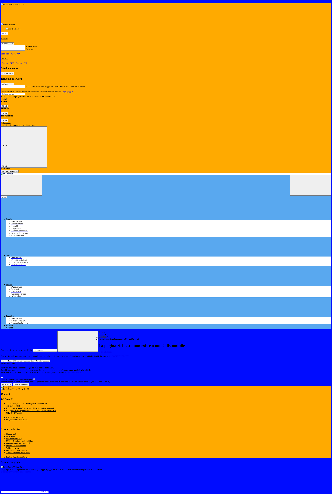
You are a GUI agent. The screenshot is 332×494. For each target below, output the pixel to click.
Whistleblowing (12, 448)
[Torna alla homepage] (166, 174)
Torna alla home (105, 352)
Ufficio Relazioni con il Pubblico (19, 441)
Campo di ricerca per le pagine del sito (16, 350)
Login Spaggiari (67, 92)
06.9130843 (15, 406)
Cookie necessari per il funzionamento (17, 379)
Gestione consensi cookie (16, 450)
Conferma (14, 171)
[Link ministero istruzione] (12, 4)
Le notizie (102, 337)
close (4, 197)
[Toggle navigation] (21, 185)
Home (100, 332)
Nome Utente (31, 46)
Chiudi (4, 106)
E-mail (28, 86)
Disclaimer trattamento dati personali (16, 472)
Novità (101, 334)
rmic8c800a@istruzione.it (33, 408)
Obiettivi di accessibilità (16, 446)
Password (29, 49)
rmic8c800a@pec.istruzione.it (33, 410)
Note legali (10, 436)
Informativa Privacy (14, 439)
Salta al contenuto (8, 2)
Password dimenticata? (10, 54)
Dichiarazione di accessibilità (18, 443)
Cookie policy (12, 434)
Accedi (4, 33)
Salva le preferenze (21, 384)
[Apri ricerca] (310, 185)
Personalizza (7, 361)
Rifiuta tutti (22, 361)
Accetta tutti (40, 361)
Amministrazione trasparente (18, 453)
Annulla (5, 171)
